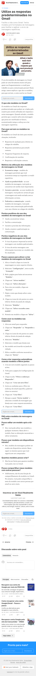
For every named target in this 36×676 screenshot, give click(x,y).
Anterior (7, 542)
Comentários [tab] (7, 555)
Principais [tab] (6, 579)
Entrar (32, 3)
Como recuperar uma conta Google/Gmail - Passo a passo (13, 603)
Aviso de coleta (21, 662)
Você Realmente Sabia (13, 33)
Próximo (28, 542)
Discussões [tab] (24, 579)
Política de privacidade (22, 522)
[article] (18, 590)
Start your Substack (11, 667)
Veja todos (7, 636)
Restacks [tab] (15, 555)
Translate (6, 8)
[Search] (32, 579)
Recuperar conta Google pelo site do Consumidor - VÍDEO (13, 621)
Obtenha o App (27, 667)
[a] (31, 621)
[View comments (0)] (10, 39)
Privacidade (28, 660)
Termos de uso (30, 518)
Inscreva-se (24, 3)
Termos (12, 662)
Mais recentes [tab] (15, 579)
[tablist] (10, 555)
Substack (10, 672)
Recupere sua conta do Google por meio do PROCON (13, 586)
